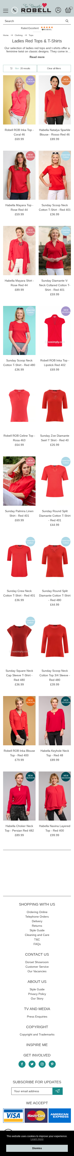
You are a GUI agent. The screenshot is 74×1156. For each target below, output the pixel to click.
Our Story (37, 998)
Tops (31, 35)
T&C (37, 939)
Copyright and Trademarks (37, 1034)
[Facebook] (21, 1064)
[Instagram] (42, 1064)
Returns (37, 925)
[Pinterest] (52, 1064)
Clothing (19, 35)
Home (6, 35)
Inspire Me (37, 1045)
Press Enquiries (37, 1016)
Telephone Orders (37, 916)
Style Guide (37, 930)
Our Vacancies (37, 971)
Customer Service (37, 966)
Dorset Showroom (37, 962)
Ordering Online (37, 912)
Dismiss (37, 1148)
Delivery (37, 921)
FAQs (37, 944)
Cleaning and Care (37, 935)
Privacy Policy (37, 994)
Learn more (37, 1139)
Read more (37, 57)
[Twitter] (32, 1064)
